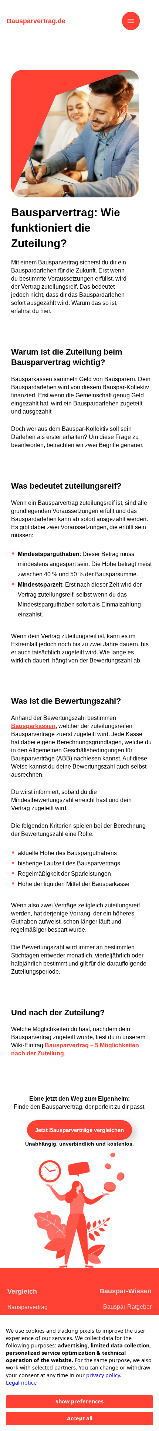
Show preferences (79, 1401)
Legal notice (21, 1382)
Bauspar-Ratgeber (127, 1307)
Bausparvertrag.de (36, 21)
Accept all (79, 1418)
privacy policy (103, 1375)
